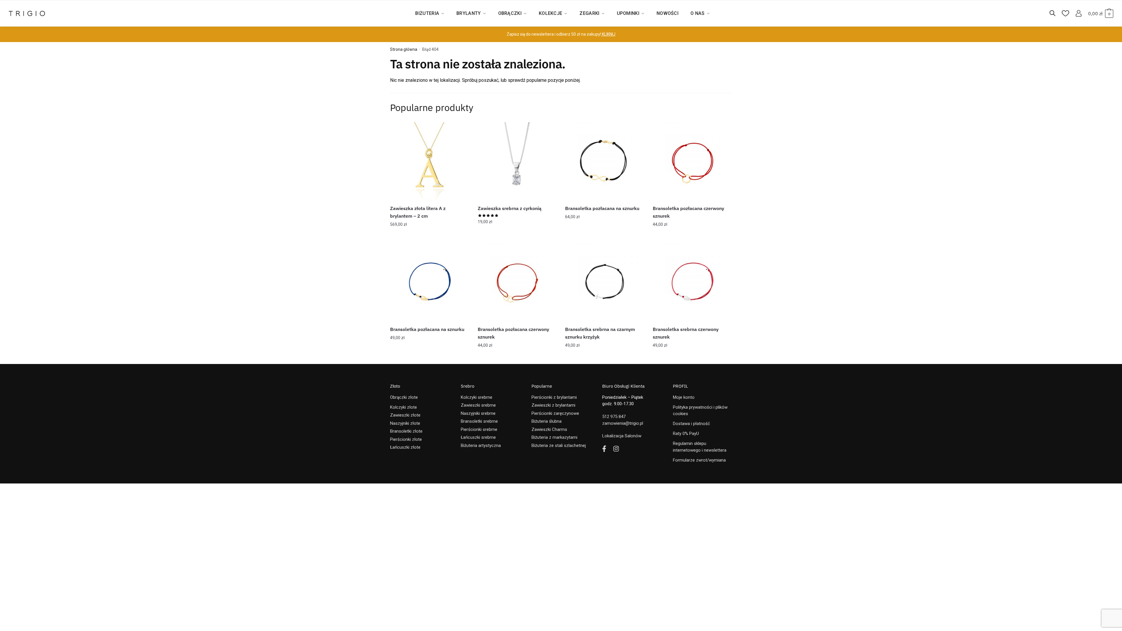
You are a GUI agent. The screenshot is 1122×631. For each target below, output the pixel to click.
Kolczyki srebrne (476, 397)
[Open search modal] (1055, 13)
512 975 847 (614, 416)
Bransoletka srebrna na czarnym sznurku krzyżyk (600, 333)
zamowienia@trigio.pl (622, 423)
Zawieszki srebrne (478, 405)
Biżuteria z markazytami (554, 437)
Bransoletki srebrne (479, 421)
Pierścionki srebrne (479, 429)
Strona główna (403, 49)
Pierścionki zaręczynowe (555, 413)
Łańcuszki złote (405, 447)
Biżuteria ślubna (546, 421)
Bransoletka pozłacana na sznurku (602, 208)
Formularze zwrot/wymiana (699, 460)
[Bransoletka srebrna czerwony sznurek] (692, 282)
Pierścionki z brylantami (554, 397)
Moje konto (684, 397)
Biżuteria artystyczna (481, 445)
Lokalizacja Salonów (621, 435)
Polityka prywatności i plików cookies (700, 411)
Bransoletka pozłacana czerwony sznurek (688, 212)
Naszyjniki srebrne (478, 413)
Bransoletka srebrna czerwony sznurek (685, 333)
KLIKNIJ (608, 34)
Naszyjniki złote (405, 423)
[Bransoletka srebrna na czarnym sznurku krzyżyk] (604, 282)
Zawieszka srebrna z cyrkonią (509, 208)
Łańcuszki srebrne (478, 437)
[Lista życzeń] (460, 130)
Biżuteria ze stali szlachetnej (558, 445)
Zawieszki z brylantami (553, 405)
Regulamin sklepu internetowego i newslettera (699, 447)
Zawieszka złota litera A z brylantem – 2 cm (418, 212)
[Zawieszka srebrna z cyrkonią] (517, 161)
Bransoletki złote (406, 431)
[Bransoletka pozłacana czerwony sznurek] (692, 161)
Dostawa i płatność (691, 423)
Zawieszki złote (405, 415)
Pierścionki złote (406, 439)
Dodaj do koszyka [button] (429, 236)
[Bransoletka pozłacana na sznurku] (604, 161)
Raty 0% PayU (686, 433)
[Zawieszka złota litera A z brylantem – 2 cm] (429, 161)
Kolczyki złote (403, 407)
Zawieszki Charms (549, 429)
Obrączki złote (404, 397)
